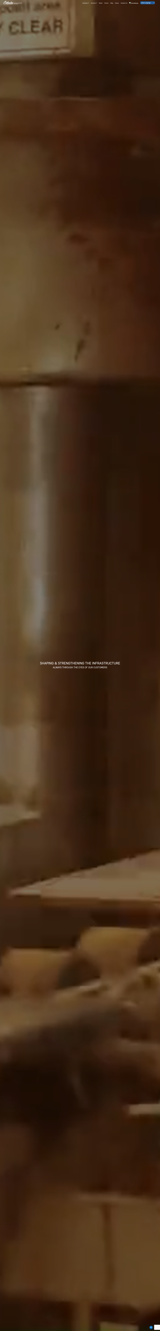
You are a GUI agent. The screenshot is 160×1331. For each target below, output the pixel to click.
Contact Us (124, 3)
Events (106, 3)
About (100, 3)
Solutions (85, 3)
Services (93, 3)
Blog (111, 3)
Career (117, 3)
